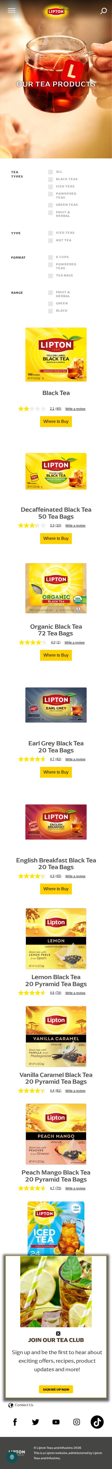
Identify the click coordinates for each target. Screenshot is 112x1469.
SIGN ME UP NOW (56, 1389)
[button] (56, 421)
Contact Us (24, 1404)
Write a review (75, 408)
